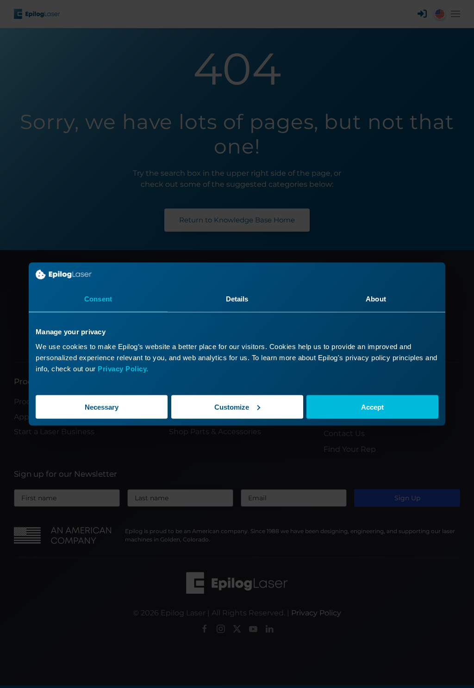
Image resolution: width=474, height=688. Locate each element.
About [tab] (376, 299)
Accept (372, 407)
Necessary (101, 407)
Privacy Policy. (123, 368)
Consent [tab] (98, 299)
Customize (231, 407)
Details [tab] (237, 299)
